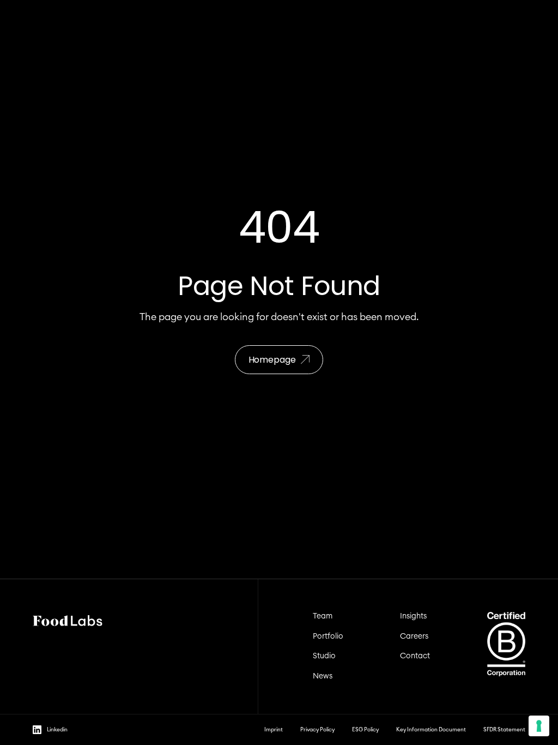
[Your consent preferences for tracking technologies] (539, 726)
